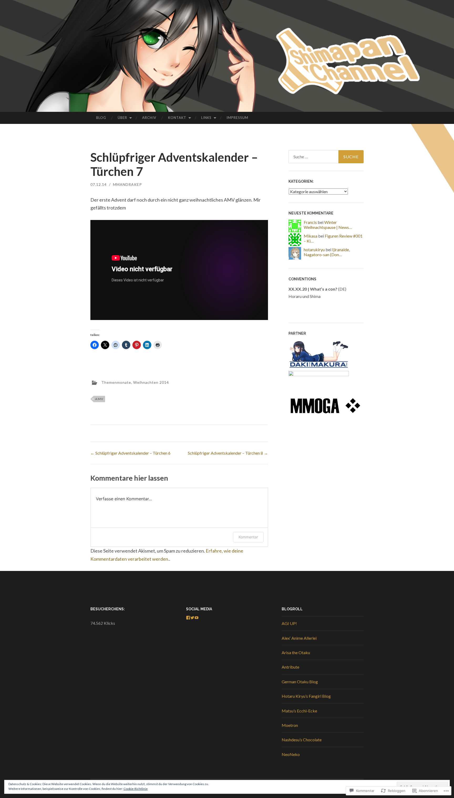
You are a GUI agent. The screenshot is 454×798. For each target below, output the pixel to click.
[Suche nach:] (326, 156)
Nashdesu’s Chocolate (302, 739)
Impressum (237, 118)
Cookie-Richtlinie (135, 789)
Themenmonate (116, 382)
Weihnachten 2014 (151, 382)
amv (99, 399)
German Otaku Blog (300, 681)
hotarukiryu (314, 249)
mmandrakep (127, 184)
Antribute (290, 666)
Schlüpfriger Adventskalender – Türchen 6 (130, 452)
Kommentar (248, 537)
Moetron (290, 725)
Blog (101, 118)
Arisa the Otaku (296, 652)
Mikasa (310, 235)
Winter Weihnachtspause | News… (328, 225)
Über (122, 118)
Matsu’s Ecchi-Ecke (299, 710)
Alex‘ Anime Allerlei (299, 638)
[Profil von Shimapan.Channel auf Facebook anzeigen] (188, 618)
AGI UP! (289, 623)
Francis (310, 222)
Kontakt (177, 118)
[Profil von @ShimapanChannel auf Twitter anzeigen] (192, 618)
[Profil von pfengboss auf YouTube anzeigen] (196, 618)
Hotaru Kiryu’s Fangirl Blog (306, 696)
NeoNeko (291, 754)
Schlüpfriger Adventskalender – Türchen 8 (228, 452)
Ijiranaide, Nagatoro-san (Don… (327, 252)
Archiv (149, 118)
